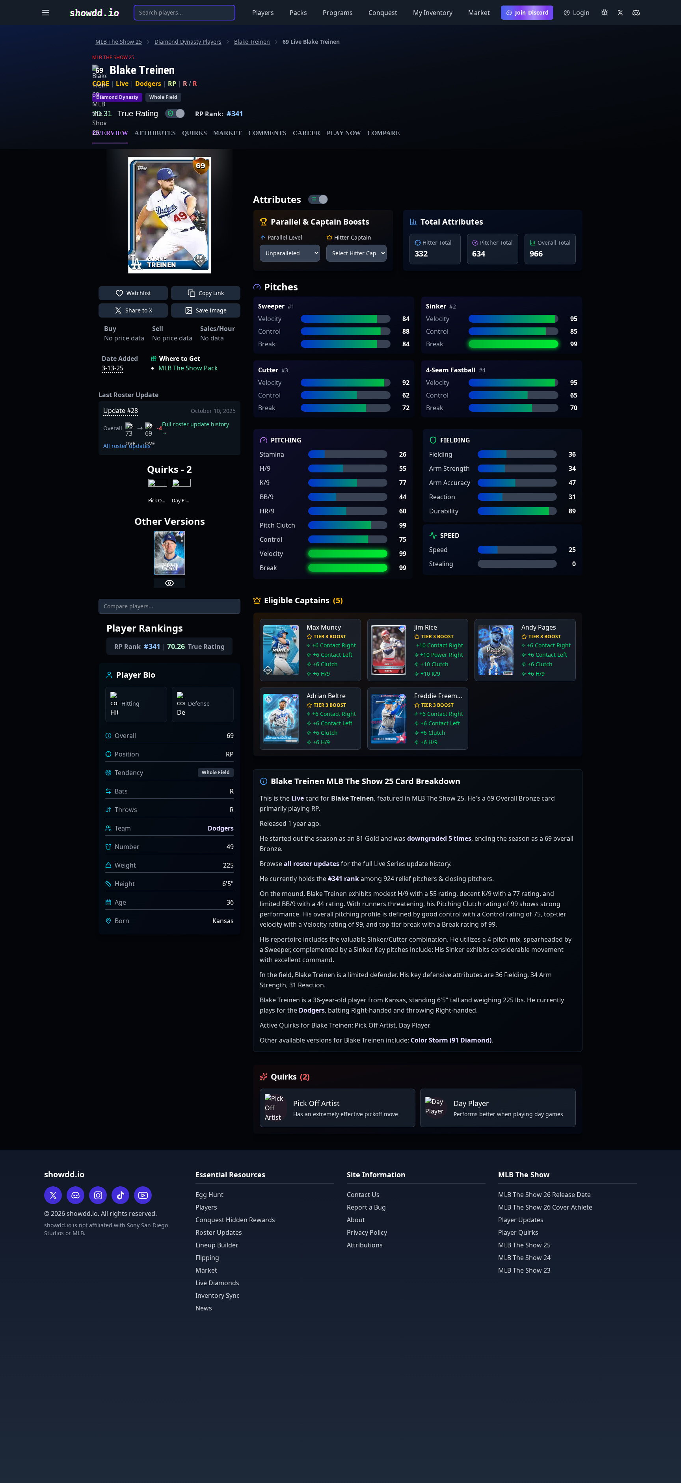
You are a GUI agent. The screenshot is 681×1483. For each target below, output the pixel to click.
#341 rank (343, 878)
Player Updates (520, 1219)
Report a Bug (366, 1207)
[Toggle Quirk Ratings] (175, 113)
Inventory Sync (217, 1295)
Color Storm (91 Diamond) (451, 1040)
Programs (338, 12)
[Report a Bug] (604, 13)
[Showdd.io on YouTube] (143, 1195)
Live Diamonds (217, 1283)
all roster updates (311, 863)
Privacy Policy (367, 1232)
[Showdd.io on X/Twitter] (620, 13)
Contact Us (363, 1194)
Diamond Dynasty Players (187, 41)
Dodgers (148, 83)
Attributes (155, 133)
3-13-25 (112, 368)
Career (306, 133)
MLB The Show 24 (524, 1257)
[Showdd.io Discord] (636, 13)
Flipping (207, 1257)
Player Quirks (518, 1232)
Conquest (382, 12)
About (356, 1219)
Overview (110, 133)
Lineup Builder (216, 1245)
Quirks (194, 133)
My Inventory (432, 12)
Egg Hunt (209, 1194)
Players (263, 12)
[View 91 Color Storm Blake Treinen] (169, 583)
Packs (298, 12)
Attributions (365, 1245)
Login (581, 12)
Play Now (344, 133)
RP (172, 83)
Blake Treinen (252, 41)
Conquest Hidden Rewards (235, 1219)
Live (122, 83)
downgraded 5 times (439, 838)
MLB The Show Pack (188, 368)
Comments (267, 133)
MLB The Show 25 (118, 41)
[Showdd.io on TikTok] (120, 1195)
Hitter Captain (352, 237)
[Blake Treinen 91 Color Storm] (169, 553)
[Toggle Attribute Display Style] (318, 199)
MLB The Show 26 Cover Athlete (545, 1207)
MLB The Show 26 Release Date (544, 1194)
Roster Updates (218, 1232)
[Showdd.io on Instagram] (98, 1195)
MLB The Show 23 (524, 1270)
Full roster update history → (195, 428)
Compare (383, 133)
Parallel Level (285, 237)
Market (479, 12)
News (203, 1308)
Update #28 (120, 410)
